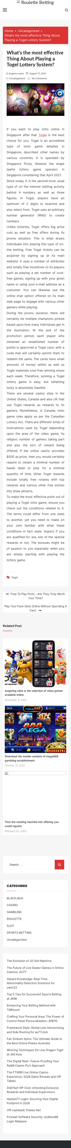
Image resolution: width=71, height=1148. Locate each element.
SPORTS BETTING (19, 932)
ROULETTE (14, 919)
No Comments (39, 78)
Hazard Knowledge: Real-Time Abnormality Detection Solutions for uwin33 (31, 983)
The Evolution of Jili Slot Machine (29, 961)
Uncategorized (17, 78)
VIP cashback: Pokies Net (24, 1110)
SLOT (10, 926)
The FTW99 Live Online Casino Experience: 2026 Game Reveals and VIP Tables (34, 1077)
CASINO (12, 905)
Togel (43, 135)
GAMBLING (14, 912)
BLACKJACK (15, 898)
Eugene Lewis (16, 73)
